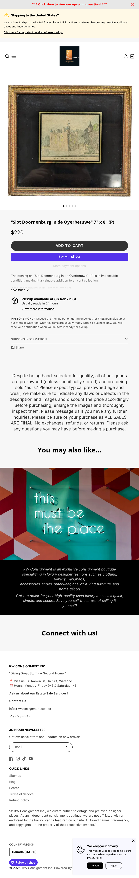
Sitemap (15, 775)
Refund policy (19, 800)
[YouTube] (31, 759)
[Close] (133, 840)
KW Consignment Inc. (37, 868)
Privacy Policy (94, 857)
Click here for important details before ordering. (33, 32)
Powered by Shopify (68, 868)
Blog (12, 782)
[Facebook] (11, 759)
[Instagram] (18, 759)
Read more (18, 290)
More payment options (69, 266)
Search (14, 788)
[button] (63, 206)
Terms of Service (21, 794)
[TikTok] (24, 759)
